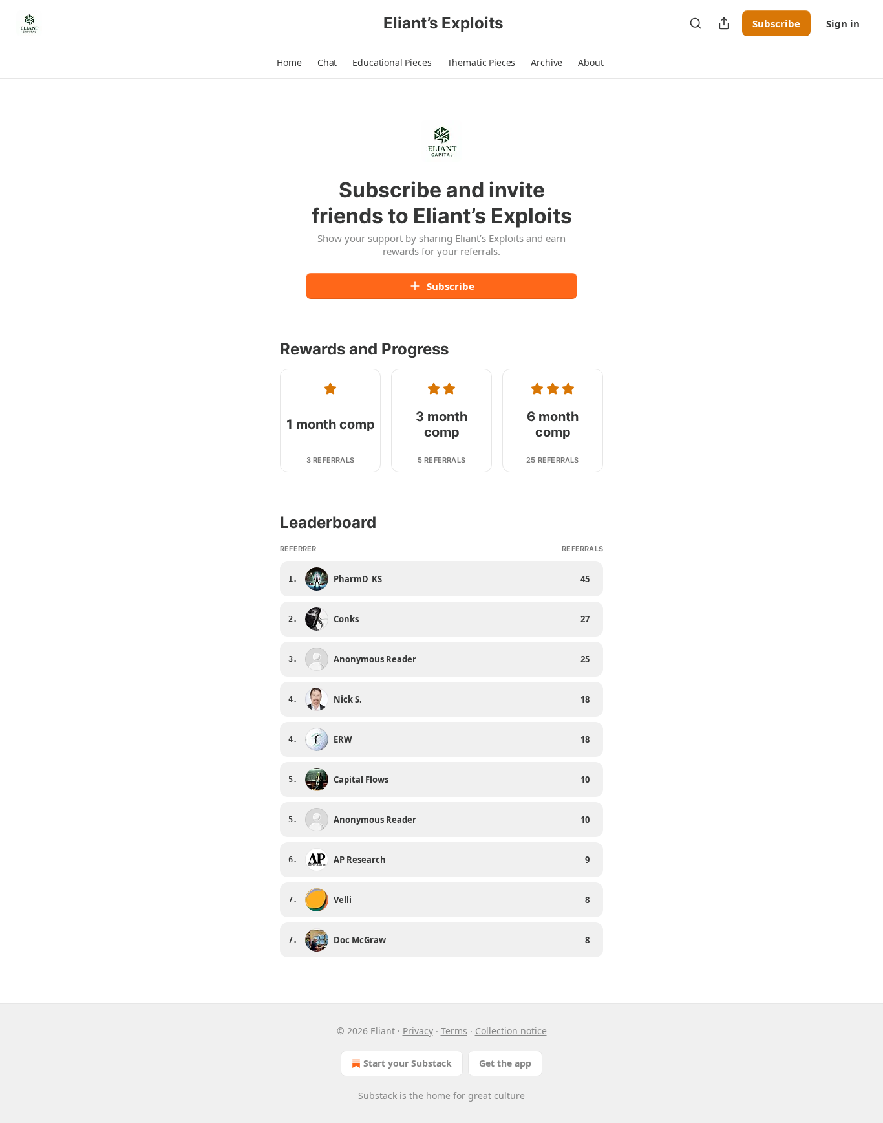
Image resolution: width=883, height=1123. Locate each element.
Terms (454, 1031)
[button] (289, 62)
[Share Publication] (724, 23)
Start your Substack (407, 1063)
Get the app (505, 1063)
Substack (377, 1095)
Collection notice (511, 1031)
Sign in (843, 23)
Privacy (418, 1031)
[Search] (695, 23)
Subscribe (776, 23)
